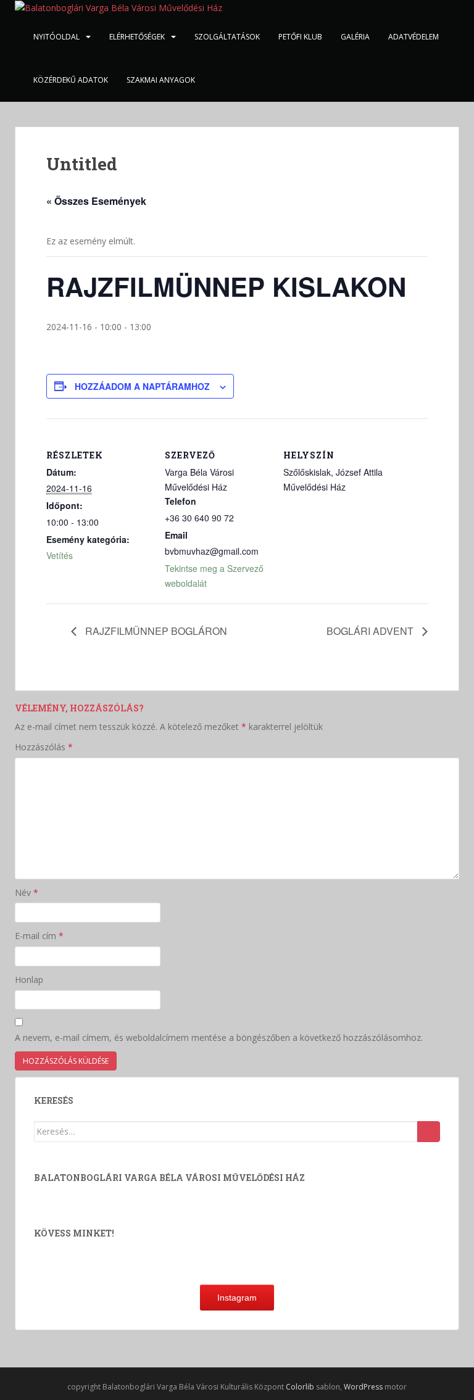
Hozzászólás (44, 747)
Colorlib (300, 1386)
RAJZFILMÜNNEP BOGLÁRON (155, 631)
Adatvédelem (413, 36)
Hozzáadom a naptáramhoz (142, 386)
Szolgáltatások (227, 36)
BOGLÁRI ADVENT (371, 631)
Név (26, 892)
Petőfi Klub (300, 36)
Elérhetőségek (137, 36)
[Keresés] (428, 1131)
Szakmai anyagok (161, 80)
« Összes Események (96, 201)
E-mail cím (39, 936)
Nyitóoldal (56, 36)
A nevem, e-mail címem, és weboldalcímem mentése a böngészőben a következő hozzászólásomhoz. (219, 1037)
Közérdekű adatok (70, 80)
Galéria (355, 36)
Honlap (29, 979)
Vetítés (59, 555)
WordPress (363, 1386)
